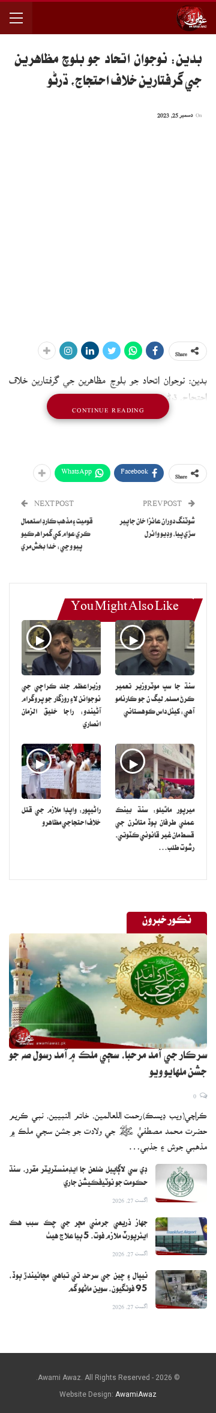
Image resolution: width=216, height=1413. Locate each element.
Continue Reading (108, 406)
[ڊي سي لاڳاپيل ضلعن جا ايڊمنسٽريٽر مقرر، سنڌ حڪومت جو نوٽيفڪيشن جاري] (181, 1183)
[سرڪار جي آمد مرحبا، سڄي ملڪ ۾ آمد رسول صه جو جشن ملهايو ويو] (108, 990)
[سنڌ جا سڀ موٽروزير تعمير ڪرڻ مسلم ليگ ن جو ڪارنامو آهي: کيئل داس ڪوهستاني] (154, 647)
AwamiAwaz (136, 1394)
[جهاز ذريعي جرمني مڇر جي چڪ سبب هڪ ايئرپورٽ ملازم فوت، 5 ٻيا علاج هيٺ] (181, 1236)
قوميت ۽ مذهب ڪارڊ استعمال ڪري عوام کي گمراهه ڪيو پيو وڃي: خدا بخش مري (57, 535)
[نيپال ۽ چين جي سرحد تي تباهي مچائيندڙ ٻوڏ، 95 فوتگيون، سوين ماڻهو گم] (181, 1289)
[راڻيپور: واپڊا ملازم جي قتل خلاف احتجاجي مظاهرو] (61, 771)
